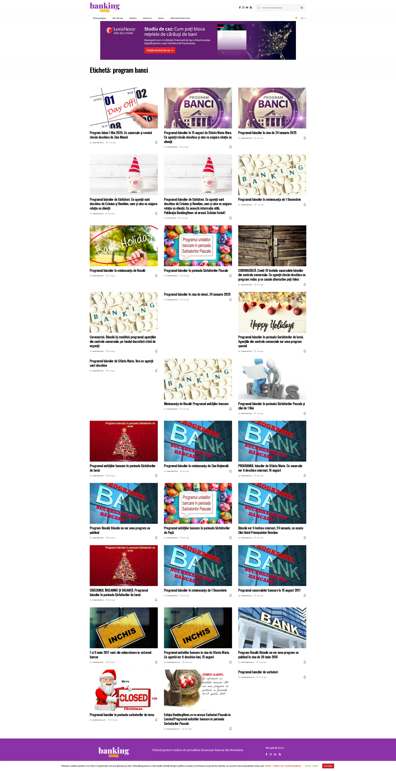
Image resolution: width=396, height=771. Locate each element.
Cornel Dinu (171, 218)
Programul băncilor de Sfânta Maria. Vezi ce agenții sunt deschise (121, 363)
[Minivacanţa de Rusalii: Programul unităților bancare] (198, 379)
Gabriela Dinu (98, 142)
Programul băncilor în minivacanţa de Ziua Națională (196, 465)
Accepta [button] (328, 766)
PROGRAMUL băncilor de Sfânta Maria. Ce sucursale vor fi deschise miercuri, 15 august (270, 468)
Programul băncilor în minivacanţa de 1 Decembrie (195, 590)
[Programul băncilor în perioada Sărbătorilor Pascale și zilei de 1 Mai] (272, 379)
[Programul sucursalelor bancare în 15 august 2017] (272, 565)
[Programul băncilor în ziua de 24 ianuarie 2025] (272, 108)
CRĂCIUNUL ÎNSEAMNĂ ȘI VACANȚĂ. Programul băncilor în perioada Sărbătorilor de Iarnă (119, 592)
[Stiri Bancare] (105, 7)
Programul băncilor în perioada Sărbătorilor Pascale (196, 270)
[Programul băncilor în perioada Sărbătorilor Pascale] (198, 245)
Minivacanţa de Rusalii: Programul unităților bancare (196, 403)
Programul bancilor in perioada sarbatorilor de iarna (122, 714)
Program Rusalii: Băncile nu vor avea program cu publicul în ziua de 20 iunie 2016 (268, 654)
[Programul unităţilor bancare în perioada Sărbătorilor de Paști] (198, 503)
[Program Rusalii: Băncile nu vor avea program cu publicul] (124, 503)
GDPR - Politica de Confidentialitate (283, 766)
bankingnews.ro (173, 662)
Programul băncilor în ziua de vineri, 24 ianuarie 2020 (197, 294)
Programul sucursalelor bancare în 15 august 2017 (269, 590)
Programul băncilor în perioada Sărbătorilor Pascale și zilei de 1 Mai (271, 405)
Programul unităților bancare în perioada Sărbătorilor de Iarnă (123, 468)
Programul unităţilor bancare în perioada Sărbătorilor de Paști (197, 530)
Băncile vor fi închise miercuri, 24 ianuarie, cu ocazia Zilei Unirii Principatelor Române (270, 530)
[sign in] (291, 18)
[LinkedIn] (247, 7)
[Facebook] (239, 7)
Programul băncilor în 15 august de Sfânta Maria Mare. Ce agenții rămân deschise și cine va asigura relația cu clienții (198, 137)
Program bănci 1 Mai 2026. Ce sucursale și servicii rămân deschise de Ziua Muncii (121, 134)
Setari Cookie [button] (311, 766)
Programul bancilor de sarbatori (258, 671)
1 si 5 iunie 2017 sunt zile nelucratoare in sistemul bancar (120, 654)
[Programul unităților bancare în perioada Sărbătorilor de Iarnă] (124, 441)
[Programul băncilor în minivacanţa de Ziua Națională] (198, 441)
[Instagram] (243, 7)
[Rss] (251, 7)
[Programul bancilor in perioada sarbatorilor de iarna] (124, 690)
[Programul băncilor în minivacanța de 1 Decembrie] (272, 174)
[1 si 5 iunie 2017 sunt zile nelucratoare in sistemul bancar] (124, 627)
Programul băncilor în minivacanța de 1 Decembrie (269, 199)
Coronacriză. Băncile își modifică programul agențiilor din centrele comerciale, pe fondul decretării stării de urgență (123, 341)
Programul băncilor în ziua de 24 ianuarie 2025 (267, 132)
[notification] (295, 18)
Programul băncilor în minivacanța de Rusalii (117, 270)
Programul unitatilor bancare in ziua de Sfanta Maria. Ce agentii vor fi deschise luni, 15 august (197, 654)
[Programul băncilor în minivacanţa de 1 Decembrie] (198, 565)
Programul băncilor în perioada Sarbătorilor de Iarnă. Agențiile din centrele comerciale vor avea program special (271, 341)
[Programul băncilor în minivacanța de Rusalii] (124, 245)
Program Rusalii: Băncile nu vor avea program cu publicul (120, 530)
